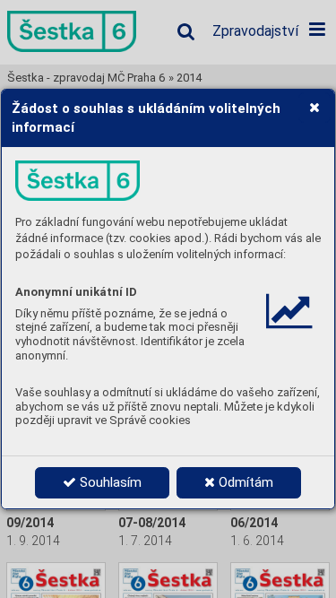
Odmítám (244, 482)
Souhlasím (109, 482)
